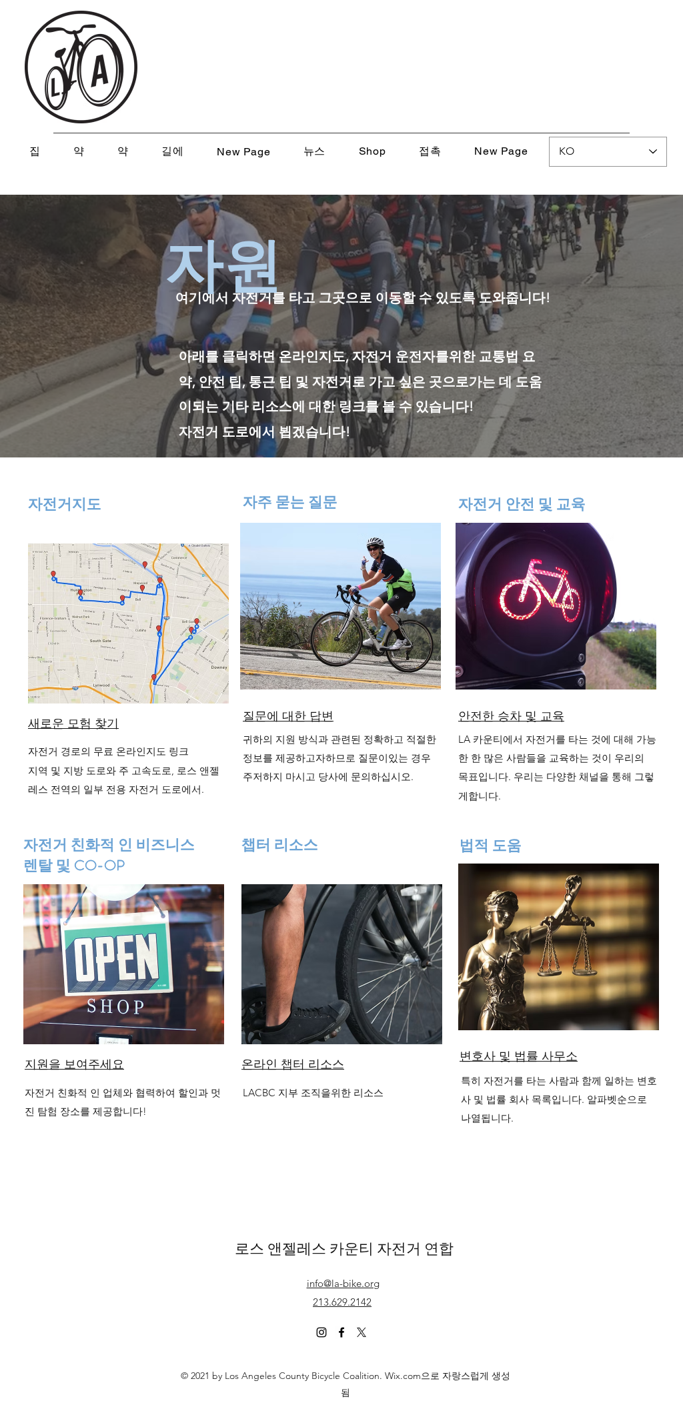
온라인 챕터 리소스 (292, 1064)
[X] (361, 1332)
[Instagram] (321, 1332)
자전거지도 (64, 503)
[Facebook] (341, 1332)
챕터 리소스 (279, 844)
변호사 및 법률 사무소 (519, 1056)
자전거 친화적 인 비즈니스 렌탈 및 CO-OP (109, 855)
